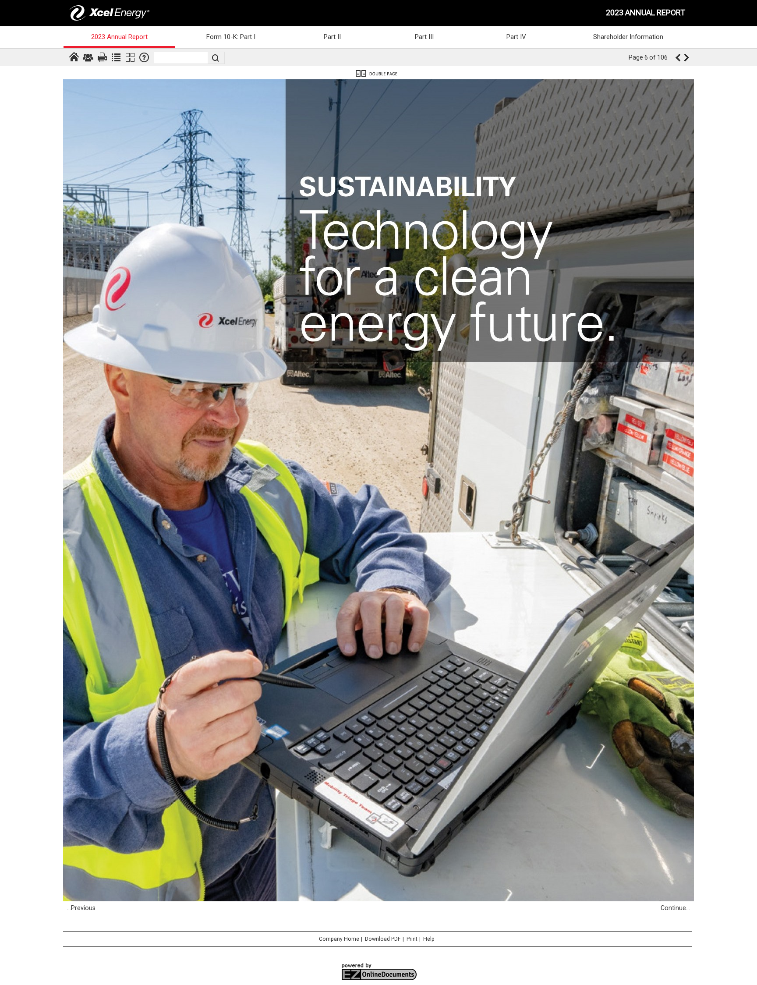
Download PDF (383, 939)
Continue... (675, 907)
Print (412, 939)
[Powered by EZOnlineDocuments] (378, 979)
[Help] (144, 57)
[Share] (88, 57)
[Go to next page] (687, 57)
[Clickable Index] (116, 57)
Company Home (339, 939)
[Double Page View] (378, 73)
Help (429, 939)
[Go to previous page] (677, 57)
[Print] (102, 57)
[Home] (74, 57)
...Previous (81, 907)
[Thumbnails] (130, 57)
